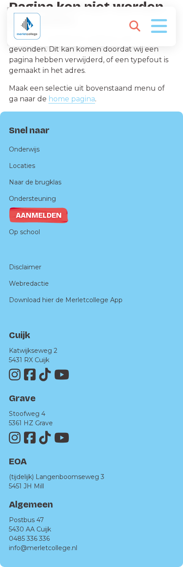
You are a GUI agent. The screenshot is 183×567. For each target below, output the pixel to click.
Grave (22, 398)
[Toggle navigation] (159, 25)
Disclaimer (25, 267)
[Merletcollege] (27, 26)
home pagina (71, 99)
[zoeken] (134, 26)
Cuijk (19, 335)
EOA (18, 461)
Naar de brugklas (35, 182)
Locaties (22, 166)
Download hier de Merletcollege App (66, 300)
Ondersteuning (32, 199)
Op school (24, 232)
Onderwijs (24, 149)
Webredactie (29, 283)
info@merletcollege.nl (43, 548)
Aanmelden (39, 215)
